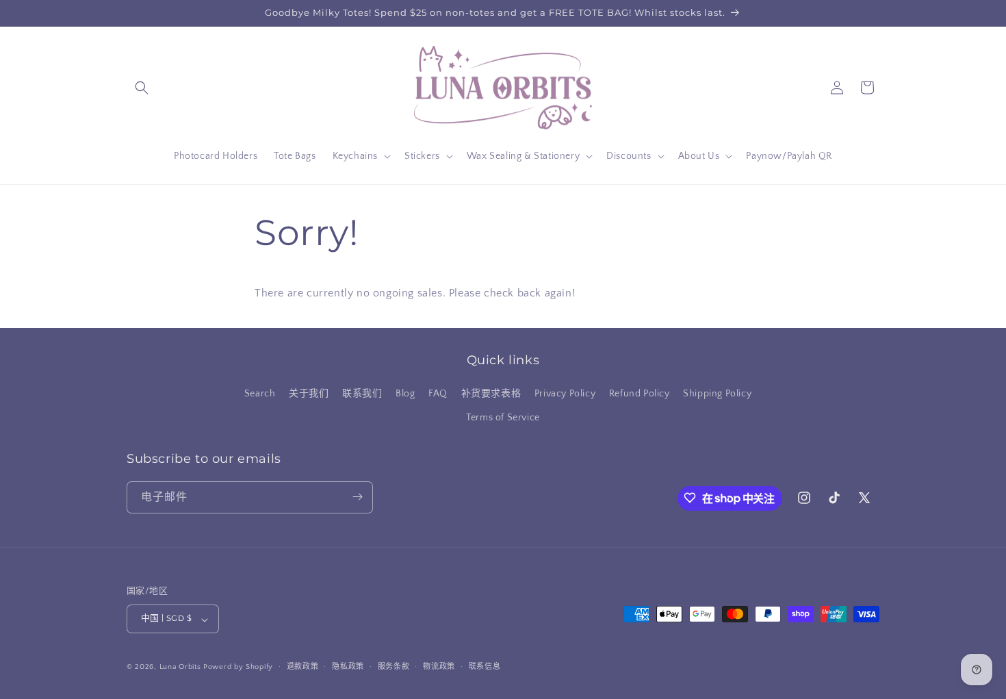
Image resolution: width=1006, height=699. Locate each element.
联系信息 (485, 667)
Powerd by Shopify (238, 667)
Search (260, 393)
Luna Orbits (180, 667)
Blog (405, 393)
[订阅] (357, 497)
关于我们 (308, 393)
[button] (142, 88)
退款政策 (303, 667)
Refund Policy (639, 393)
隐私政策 (348, 667)
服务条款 (394, 667)
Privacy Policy (564, 393)
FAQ (438, 393)
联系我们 (362, 393)
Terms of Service (503, 418)
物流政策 (439, 667)
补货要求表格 (491, 393)
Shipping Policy (717, 393)
